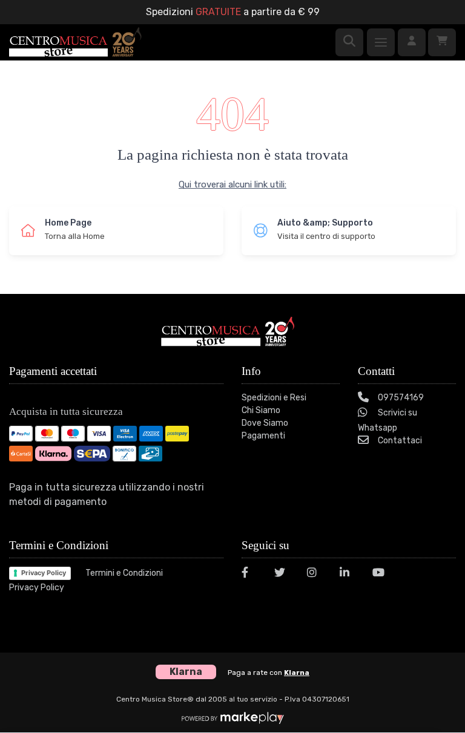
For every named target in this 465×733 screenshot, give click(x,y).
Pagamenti (263, 436)
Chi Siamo (261, 410)
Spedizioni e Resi (274, 398)
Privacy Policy (43, 572)
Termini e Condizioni (124, 573)
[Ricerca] (349, 42)
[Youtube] (381, 574)
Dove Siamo (265, 423)
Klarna (296, 672)
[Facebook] (251, 574)
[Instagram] (316, 574)
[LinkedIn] (349, 574)
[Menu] (380, 42)
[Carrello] (442, 42)
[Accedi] (412, 42)
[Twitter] (283, 574)
